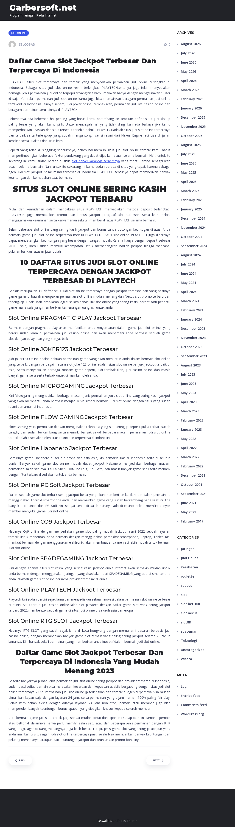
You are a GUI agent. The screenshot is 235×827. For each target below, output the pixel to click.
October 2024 (191, 237)
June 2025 (188, 163)
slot (184, 594)
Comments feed (194, 705)
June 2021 (188, 503)
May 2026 (188, 71)
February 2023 (192, 420)
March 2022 (190, 457)
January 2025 (191, 209)
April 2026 (188, 80)
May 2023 (188, 393)
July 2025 (188, 154)
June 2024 (188, 273)
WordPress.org (192, 714)
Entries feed (190, 695)
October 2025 (191, 136)
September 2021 (194, 494)
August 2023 (191, 365)
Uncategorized (192, 650)
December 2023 (193, 328)
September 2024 (194, 246)
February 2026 (192, 99)
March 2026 (190, 90)
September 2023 (194, 356)
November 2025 (193, 126)
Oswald (103, 821)
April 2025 (188, 181)
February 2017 (192, 521)
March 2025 (190, 191)
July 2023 (188, 374)
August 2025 (191, 145)
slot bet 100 (190, 604)
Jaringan (188, 549)
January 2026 (191, 108)
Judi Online (189, 558)
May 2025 (188, 172)
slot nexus (189, 613)
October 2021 (191, 484)
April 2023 (188, 402)
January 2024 (191, 319)
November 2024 (193, 227)
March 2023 (190, 411)
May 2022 (188, 438)
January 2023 (191, 429)
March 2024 (190, 301)
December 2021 (193, 475)
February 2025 (192, 200)
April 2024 (188, 292)
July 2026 (188, 53)
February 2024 (192, 310)
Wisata (186, 659)
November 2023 (193, 337)
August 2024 (191, 255)
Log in (185, 686)
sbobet (186, 585)
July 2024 (188, 264)
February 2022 (192, 466)
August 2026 (191, 44)
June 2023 (188, 383)
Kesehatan (189, 567)
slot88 (186, 622)
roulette (187, 576)
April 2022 (188, 448)
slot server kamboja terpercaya (96, 161)
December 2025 (193, 117)
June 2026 (188, 62)
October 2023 (191, 347)
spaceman (189, 631)
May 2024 (188, 282)
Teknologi (189, 640)
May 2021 (188, 512)
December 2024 (193, 218)
